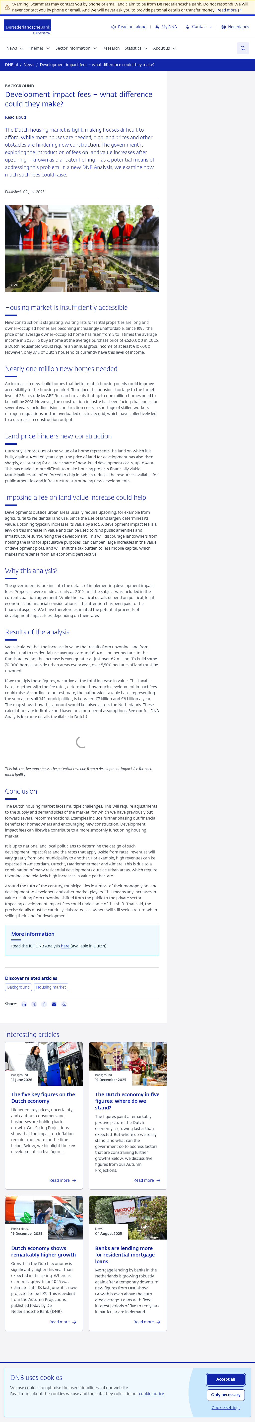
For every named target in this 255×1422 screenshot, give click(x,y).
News (11, 48)
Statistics (133, 48)
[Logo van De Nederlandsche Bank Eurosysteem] (27, 27)
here (65, 946)
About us (161, 48)
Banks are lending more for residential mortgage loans (125, 1255)
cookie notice (151, 1393)
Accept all (225, 1380)
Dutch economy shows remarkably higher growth (43, 1252)
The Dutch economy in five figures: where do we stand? (127, 1101)
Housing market (51, 987)
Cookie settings (226, 1407)
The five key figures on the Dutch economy (43, 1098)
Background (18, 987)
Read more (227, 10)
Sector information (73, 48)
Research (111, 48)
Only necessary (226, 1395)
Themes (36, 48)
